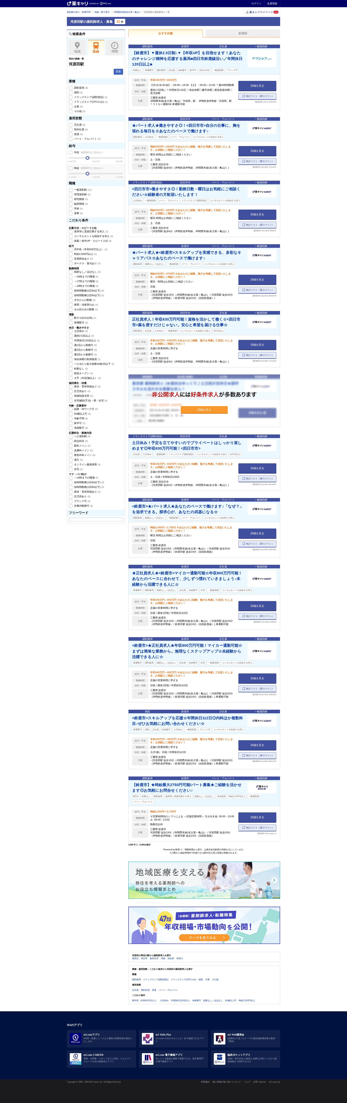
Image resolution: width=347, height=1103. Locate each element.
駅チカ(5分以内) (84, 317)
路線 (96, 51)
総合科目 (80, 441)
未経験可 (80, 427)
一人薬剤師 (81, 436)
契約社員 (80, 129)
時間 (115, 51)
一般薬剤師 (82, 189)
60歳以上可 (82, 413)
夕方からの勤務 (84, 300)
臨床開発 (80, 203)
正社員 (79, 124)
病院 (78, 92)
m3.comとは (274, 1082)
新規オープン (83, 373)
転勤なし (80, 368)
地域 (77, 51)
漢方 (78, 459)
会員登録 (272, 3)
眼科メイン (81, 445)
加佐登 (171, 958)
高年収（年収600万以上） (90, 249)
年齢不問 (80, 418)
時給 (88, 168)
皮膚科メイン (83, 450)
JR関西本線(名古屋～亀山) (127, 12)
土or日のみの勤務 (85, 309)
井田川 (179, 958)
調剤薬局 (80, 87)
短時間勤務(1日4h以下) (88, 290)
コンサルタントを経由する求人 (93, 236)
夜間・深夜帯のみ (85, 304)
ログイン (256, 3)
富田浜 (135, 958)
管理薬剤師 (81, 194)
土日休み (80, 331)
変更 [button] (118, 71)
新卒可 (79, 423)
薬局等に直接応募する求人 (90, 231)
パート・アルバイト (86, 138)
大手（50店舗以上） (87, 378)
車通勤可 (80, 322)
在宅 (78, 469)
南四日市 (154, 958)
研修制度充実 (83, 395)
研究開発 (80, 199)
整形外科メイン (84, 455)
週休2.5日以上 (83, 335)
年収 (88, 152)
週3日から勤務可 (85, 354)
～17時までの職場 (85, 281)
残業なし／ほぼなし (86, 271)
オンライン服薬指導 (86, 464)
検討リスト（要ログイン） (260, 96)
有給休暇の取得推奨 (86, 359)
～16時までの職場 (85, 276)
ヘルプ (247, 1082)
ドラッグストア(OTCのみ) (90, 101)
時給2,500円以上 (85, 254)
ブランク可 (81, 501)
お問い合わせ (259, 1082)
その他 (79, 111)
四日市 (144, 958)
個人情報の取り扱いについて (227, 1082)
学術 (78, 208)
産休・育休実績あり (86, 386)
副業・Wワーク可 (85, 409)
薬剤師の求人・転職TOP (79, 12)
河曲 (163, 958)
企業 (78, 106)
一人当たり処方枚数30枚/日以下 (93, 363)
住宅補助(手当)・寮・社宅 (90, 400)
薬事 (78, 213)
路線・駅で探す (102, 12)
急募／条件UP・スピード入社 (92, 240)
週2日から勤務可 (85, 349)
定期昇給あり (83, 258)
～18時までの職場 (85, 285)
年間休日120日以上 (86, 340)
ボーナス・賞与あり (86, 263)
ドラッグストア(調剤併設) (90, 97)
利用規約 (205, 1082)
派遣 (78, 134)
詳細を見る (257, 85)
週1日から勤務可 (85, 345)
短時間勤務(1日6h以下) (88, 295)
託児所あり (81, 391)
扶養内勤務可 (83, 505)
